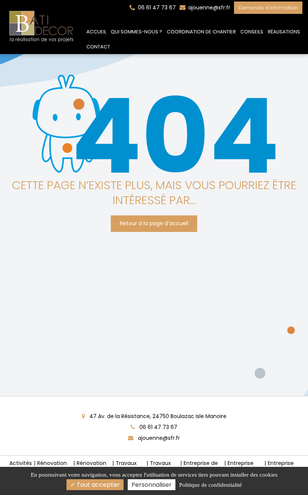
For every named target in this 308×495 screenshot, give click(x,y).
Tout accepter (97, 484)
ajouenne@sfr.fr (208, 7)
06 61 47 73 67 (157, 427)
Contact (98, 46)
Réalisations (284, 31)
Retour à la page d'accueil (154, 223)
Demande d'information (268, 7)
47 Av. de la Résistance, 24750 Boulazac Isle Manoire (157, 416)
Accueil (96, 31)
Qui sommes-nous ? (136, 31)
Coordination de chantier (201, 31)
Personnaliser (151, 484)
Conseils (251, 31)
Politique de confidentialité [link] (210, 485)
